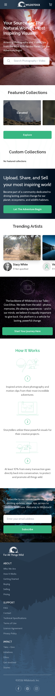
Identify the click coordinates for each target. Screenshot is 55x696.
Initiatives (8, 652)
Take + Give (9, 647)
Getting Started (11, 579)
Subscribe (27, 529)
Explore (27, 134)
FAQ (5, 608)
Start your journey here (27, 331)
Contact (7, 613)
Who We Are (9, 568)
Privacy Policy (10, 633)
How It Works (9, 574)
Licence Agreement (12, 628)
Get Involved (9, 662)
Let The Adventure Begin (28, 209)
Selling (6, 589)
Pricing (6, 594)
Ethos (6, 657)
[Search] (7, 61)
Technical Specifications (14, 618)
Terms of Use (9, 623)
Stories (6, 667)
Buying (6, 584)
